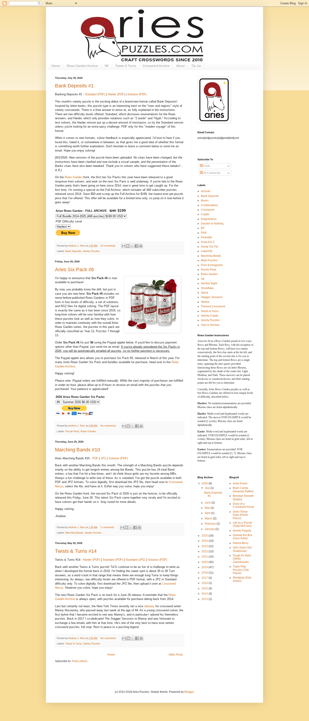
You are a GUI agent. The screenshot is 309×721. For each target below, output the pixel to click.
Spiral (204, 292)
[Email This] (123, 246)
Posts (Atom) (79, 661)
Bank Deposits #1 (74, 86)
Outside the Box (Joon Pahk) (242, 537)
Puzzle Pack (72, 431)
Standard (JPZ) (135, 559)
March (209, 518)
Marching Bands (74, 532)
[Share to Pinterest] (140, 246)
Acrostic (206, 191)
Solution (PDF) (137, 94)
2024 (205, 540)
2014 (205, 593)
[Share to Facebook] (136, 246)
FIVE (204, 232)
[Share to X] (132, 246)
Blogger (189, 691)
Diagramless (208, 219)
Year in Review (210, 325)
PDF (95, 458)
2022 (205, 551)
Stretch (205, 301)
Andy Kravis (240, 483)
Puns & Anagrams (212, 265)
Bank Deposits (73, 251)
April (208, 513)
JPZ (103, 458)
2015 (205, 588)
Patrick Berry (240, 543)
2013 (205, 599)
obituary (149, 606)
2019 (205, 567)
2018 (205, 572)
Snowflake (207, 288)
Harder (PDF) (116, 94)
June (208, 502)
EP (202, 228)
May (208, 507)
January (210, 529)
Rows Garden (73, 177)
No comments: (108, 425)
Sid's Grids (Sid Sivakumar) (242, 549)
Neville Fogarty (242, 530)
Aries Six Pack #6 (74, 269)
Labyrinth (206, 251)
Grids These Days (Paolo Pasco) (240, 515)
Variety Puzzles (91, 251)
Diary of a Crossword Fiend (243, 505)
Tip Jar (196, 66)
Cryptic (205, 214)
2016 (205, 583)
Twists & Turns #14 (76, 551)
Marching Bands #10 (77, 450)
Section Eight (209, 283)
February (210, 523)
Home (55, 66)
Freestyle (206, 237)
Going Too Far (209, 246)
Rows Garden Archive (82, 66)
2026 (205, 483)
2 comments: (107, 527)
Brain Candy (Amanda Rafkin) (243, 489)
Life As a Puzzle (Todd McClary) (242, 524)
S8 (106, 66)
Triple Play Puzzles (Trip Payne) (241, 570)
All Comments (211, 173)
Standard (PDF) (95, 94)
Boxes (205, 200)
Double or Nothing (212, 223)
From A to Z (207, 242)
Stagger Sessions (212, 297)
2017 (205, 577)
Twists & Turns (125, 66)
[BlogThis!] (128, 246)
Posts (206, 166)
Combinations (209, 205)
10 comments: (108, 245)
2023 (205, 546)
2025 (205, 535)
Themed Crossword (213, 306)
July (207, 488)
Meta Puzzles (209, 260)
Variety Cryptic (210, 315)
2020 (205, 562)
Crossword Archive (156, 66)
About (180, 66)
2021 (205, 556)
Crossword (207, 209)
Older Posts (176, 654)
